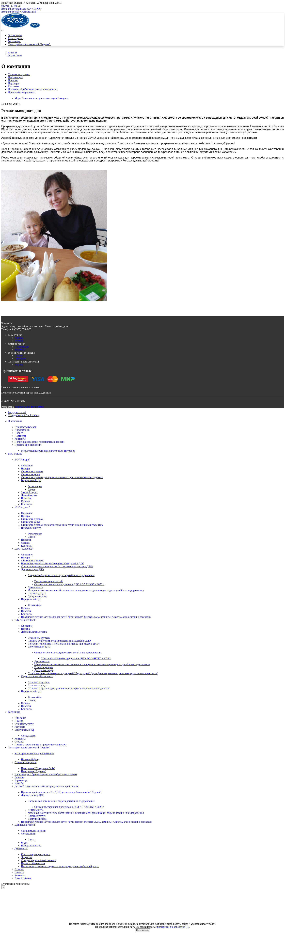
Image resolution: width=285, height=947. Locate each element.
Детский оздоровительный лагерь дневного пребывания (46, 786)
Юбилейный (22, 346)
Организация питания (33, 830)
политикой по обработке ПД (173, 926)
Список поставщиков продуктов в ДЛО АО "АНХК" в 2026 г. (69, 584)
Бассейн (19, 783)
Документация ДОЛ (32, 795)
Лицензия (26, 857)
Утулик (19, 340)
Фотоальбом (35, 605)
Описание (20, 358)
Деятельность (35, 587)
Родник (19, 364)
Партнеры (13, 83)
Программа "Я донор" (33, 771)
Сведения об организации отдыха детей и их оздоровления (61, 575)
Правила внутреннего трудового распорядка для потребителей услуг (60, 866)
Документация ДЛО (32, 569)
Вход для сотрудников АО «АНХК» (21, 8)
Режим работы (23, 878)
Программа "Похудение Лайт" (38, 768)
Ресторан (20, 726)
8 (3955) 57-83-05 (10, 5)
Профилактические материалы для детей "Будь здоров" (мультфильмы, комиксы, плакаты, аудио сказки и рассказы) (93, 673)
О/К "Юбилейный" (25, 619)
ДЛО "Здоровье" (24, 548)
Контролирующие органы (35, 854)
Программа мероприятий (48, 581)
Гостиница (14, 41)
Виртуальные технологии (29, 406)
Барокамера (21, 780)
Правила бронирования (21, 92)
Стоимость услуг (30, 474)
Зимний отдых (29, 492)
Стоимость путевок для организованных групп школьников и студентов (62, 477)
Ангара (19, 337)
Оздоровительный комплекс (37, 676)
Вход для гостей (10, 11)
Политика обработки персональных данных (33, 89)
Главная (12, 52)
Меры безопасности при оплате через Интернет (41, 98)
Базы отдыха (15, 38)
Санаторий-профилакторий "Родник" (29, 44)
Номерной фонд (30, 759)
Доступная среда (37, 596)
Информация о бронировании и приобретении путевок (46, 774)
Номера (19, 355)
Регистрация (28, 11)
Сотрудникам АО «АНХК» (23, 415)
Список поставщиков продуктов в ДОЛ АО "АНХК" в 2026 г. (69, 806)
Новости (13, 80)
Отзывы (25, 501)
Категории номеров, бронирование (34, 753)
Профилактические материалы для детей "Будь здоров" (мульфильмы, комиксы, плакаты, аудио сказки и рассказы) (86, 617)
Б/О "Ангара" (22, 459)
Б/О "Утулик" (22, 507)
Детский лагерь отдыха (34, 631)
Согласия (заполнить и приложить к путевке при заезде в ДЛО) (57, 566)
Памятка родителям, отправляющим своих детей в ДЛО (52, 563)
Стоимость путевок (19, 74)
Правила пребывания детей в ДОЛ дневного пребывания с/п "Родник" (61, 792)
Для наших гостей (25, 824)
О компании (15, 35)
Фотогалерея (35, 486)
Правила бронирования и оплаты (20, 387)
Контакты (13, 86)
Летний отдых (29, 495)
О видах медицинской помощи (38, 860)
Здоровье (20, 349)
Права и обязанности (33, 863)
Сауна (31, 839)
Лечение (19, 777)
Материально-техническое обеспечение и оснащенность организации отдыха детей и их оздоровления (86, 590)
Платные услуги (37, 593)
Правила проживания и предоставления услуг (41, 744)
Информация (15, 77)
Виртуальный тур (31, 480)
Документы (21, 848)
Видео (31, 489)
